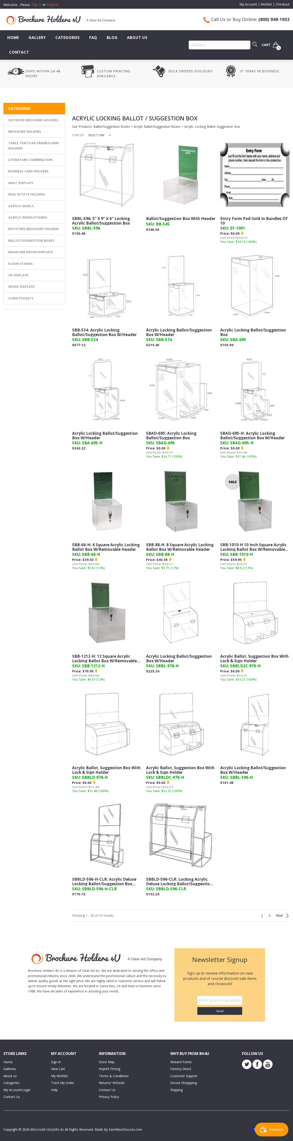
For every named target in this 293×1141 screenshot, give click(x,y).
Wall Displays (20, 183)
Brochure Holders (24, 131)
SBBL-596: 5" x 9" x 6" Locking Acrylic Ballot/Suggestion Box (101, 221)
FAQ (93, 37)
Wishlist (266, 4)
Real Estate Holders (26, 194)
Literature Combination (30, 160)
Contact (19, 52)
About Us (137, 37)
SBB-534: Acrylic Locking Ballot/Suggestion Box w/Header (104, 332)
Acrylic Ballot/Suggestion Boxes (157, 126)
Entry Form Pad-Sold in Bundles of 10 (254, 221)
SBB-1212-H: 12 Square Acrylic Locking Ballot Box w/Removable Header (104, 658)
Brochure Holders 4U (47, 1129)
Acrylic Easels (21, 206)
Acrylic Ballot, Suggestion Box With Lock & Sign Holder (254, 658)
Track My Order (62, 1083)
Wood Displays (21, 286)
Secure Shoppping (183, 1083)
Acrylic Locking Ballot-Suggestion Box (212, 126)
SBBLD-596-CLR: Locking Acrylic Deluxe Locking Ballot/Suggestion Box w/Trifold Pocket (179, 881)
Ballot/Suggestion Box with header (180, 218)
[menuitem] (13, 37)
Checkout (283, 4)
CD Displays (18, 275)
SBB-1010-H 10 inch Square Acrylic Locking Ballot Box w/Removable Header (253, 547)
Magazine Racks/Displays (30, 252)
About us (10, 1076)
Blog (112, 37)
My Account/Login (16, 1090)
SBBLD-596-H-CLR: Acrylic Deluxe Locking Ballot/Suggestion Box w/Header (104, 881)
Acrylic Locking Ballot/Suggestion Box (253, 332)
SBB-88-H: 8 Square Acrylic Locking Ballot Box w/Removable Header (180, 547)
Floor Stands (20, 263)
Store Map (106, 1062)
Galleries (9, 1069)
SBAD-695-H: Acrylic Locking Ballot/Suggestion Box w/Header (252, 435)
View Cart (58, 1069)
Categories (67, 37)
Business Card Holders (28, 171)
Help (54, 1090)
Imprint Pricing (109, 1069)
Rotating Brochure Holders (33, 229)
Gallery (37, 37)
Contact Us (11, 1097)
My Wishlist (59, 1076)
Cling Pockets (20, 298)
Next (280, 915)
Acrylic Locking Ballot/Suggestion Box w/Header (179, 332)
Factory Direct (180, 1069)
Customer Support (184, 1076)
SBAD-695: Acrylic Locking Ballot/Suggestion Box (171, 435)
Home (13, 37)
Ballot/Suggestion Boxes (31, 240)
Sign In (56, 1062)
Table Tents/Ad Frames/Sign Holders (33, 145)
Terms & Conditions (114, 1076)
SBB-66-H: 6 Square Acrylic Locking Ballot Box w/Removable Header (106, 547)
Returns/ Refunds (112, 1083)
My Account (248, 4)
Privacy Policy (109, 1097)
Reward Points (181, 1062)
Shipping (176, 1090)
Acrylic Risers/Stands (27, 217)
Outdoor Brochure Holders (33, 120)
